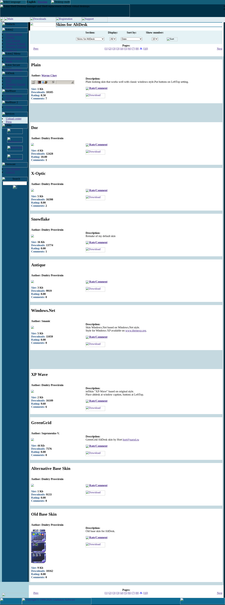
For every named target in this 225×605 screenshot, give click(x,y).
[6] (129, 48)
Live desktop (13, 40)
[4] (121, 48)
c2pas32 (10, 172)
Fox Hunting (13, 168)
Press (9, 121)
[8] (137, 48)
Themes (10, 37)
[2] (110, 48)
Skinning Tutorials (16, 46)
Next (219, 48)
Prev (35, 48)
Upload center (13, 118)
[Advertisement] (126, 114)
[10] (145, 48)
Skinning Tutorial (15, 84)
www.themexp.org (135, 330)
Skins (9, 61)
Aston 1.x (11, 50)
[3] (113, 48)
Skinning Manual (15, 43)
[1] (106, 48)
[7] (133, 48)
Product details (14, 34)
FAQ (8, 81)
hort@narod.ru (131, 439)
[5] (125, 48)
